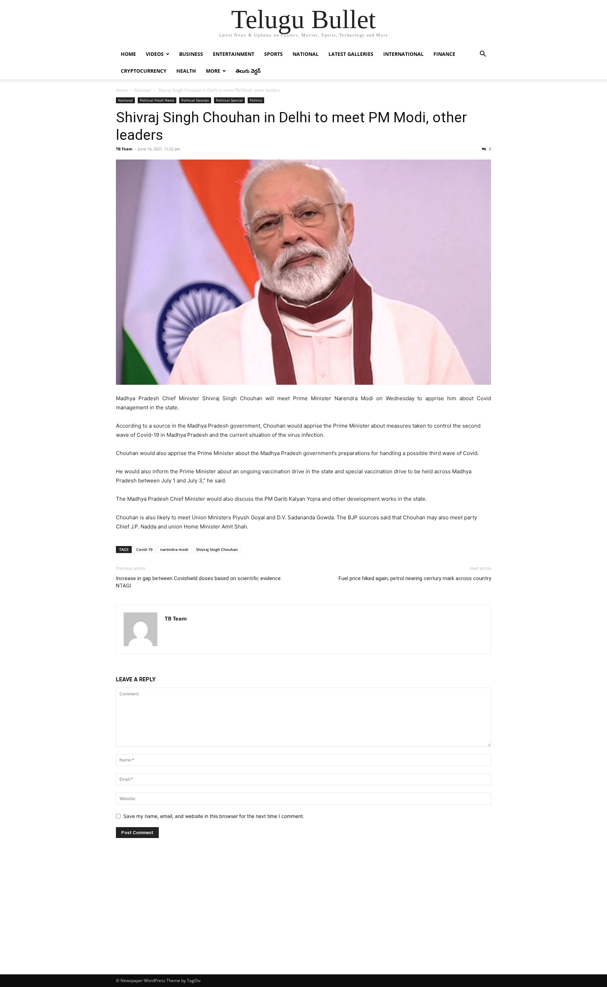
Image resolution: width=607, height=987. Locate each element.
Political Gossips (195, 100)
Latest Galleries (350, 54)
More (213, 70)
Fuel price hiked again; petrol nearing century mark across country (415, 578)
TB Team (124, 148)
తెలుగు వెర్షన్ (248, 70)
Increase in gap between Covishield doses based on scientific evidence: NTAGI (199, 582)
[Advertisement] (303, 921)
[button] (482, 54)
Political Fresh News (157, 100)
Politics (256, 100)
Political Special (229, 100)
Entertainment (233, 54)
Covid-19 (144, 549)
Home (128, 54)
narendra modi (174, 549)
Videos (155, 54)
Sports (273, 54)
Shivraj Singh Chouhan (217, 549)
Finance (444, 54)
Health (186, 70)
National (306, 54)
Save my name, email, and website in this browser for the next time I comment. (213, 816)
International (403, 54)
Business (191, 54)
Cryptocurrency (144, 70)
